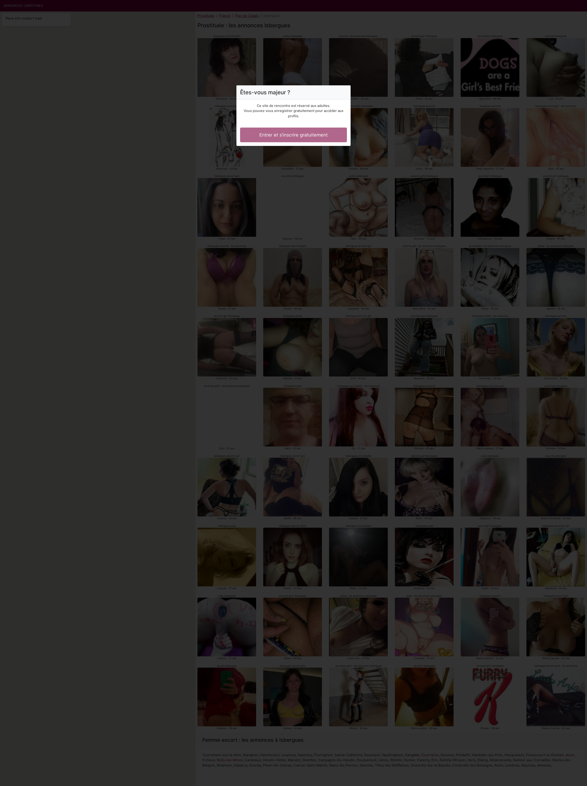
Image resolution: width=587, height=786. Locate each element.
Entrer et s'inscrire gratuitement (293, 135)
